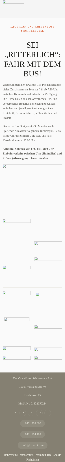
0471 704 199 (33, 434)
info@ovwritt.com (33, 445)
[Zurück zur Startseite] (13, 13)
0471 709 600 (33, 423)
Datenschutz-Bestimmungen (35, 454)
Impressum (10, 454)
